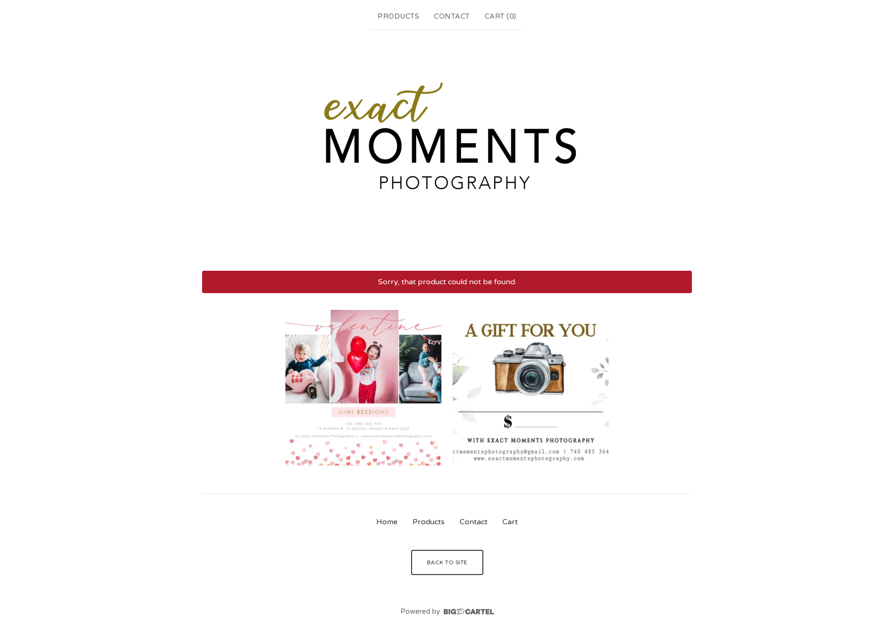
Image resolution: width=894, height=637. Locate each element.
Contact (452, 16)
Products (398, 16)
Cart (510, 522)
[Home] (447, 148)
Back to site (447, 562)
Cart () (500, 16)
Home (387, 522)
